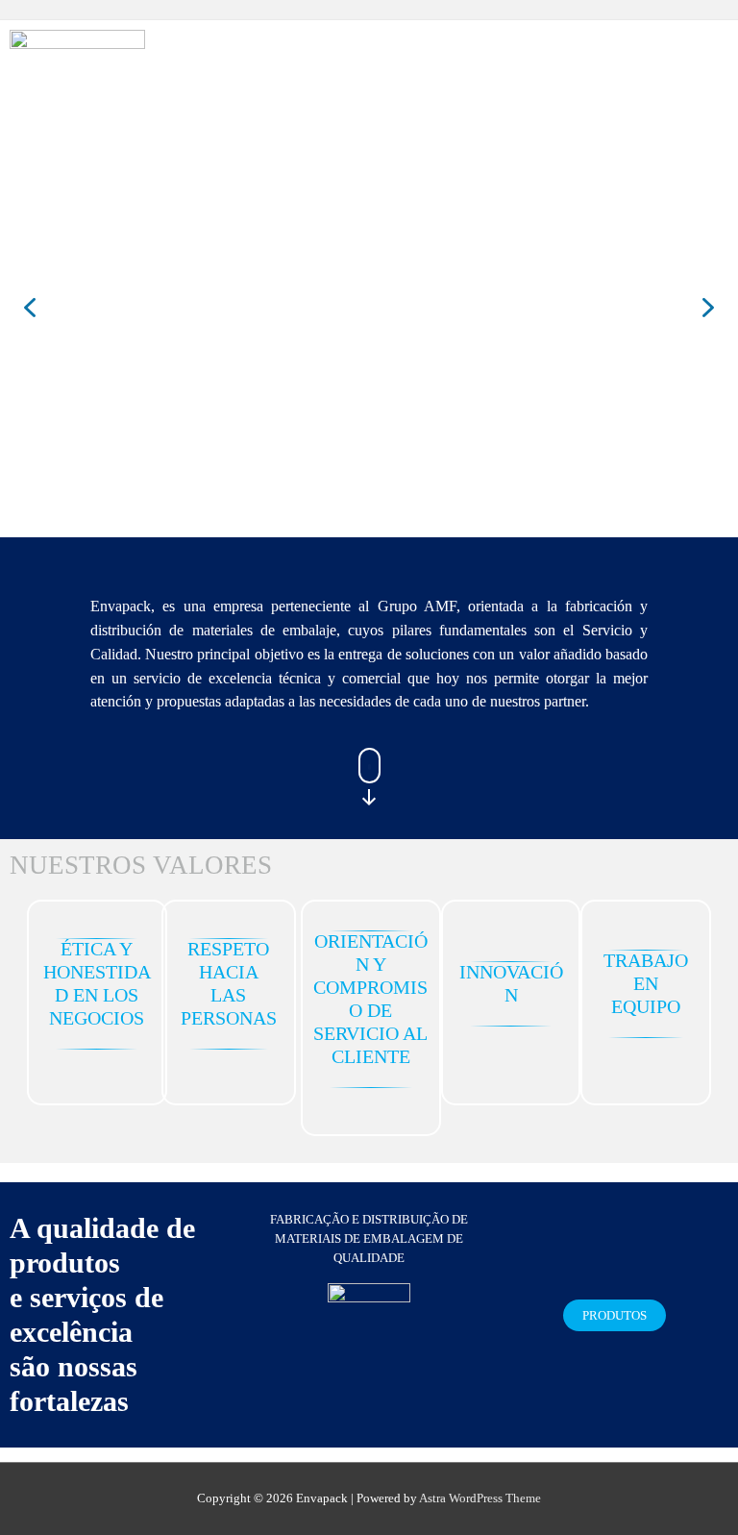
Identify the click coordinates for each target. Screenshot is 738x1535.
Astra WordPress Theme (480, 1498)
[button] (30, 307)
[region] (369, 307)
